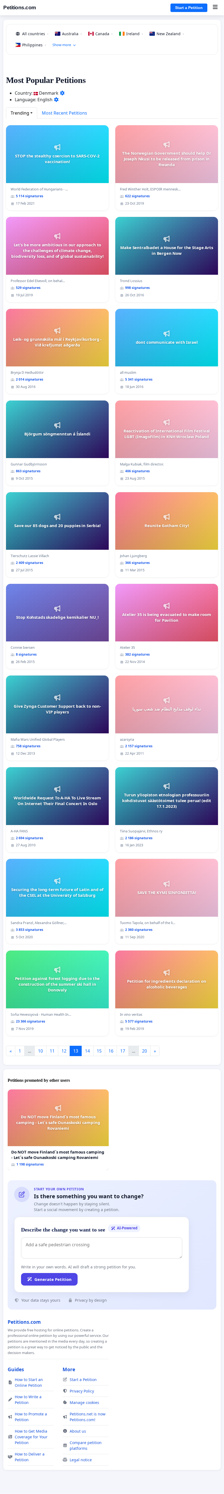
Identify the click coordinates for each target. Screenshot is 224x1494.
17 (122, 1051)
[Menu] (215, 7)
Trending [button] (20, 113)
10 (40, 1051)
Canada (104, 33)
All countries (35, 33)
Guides (16, 1369)
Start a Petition (189, 7)
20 (144, 1051)
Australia (72, 33)
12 (63, 1051)
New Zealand (170, 33)
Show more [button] (61, 44)
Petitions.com (19, 7)
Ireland (134, 33)
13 (75, 1051)
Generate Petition (53, 1279)
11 (52, 1051)
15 (99, 1051)
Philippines (34, 44)
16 (110, 1051)
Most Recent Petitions (64, 113)
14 (87, 1051)
